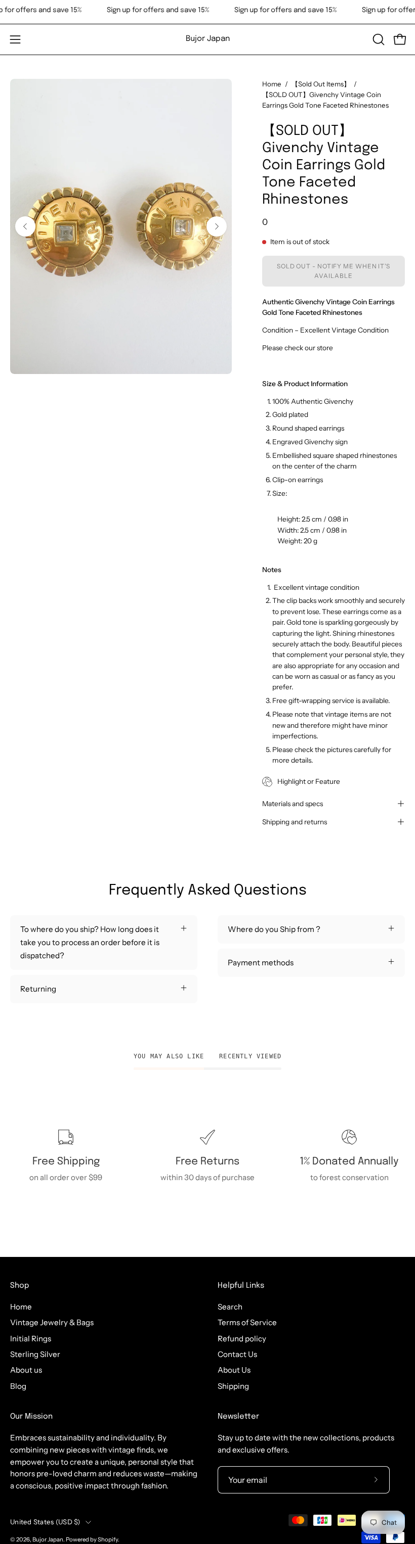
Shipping (233, 1386)
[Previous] (25, 226)
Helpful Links (241, 1286)
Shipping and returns (294, 822)
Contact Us (237, 1354)
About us (26, 1370)
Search (230, 1307)
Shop (19, 1286)
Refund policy (242, 1338)
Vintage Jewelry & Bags (52, 1322)
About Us (234, 1370)
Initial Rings (30, 1338)
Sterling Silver (35, 1354)
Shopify (108, 1539)
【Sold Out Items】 (321, 84)
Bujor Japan (208, 39)
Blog (18, 1386)
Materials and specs (292, 804)
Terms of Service (247, 1322)
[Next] (216, 226)
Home (271, 84)
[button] (377, 39)
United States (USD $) (45, 1522)
